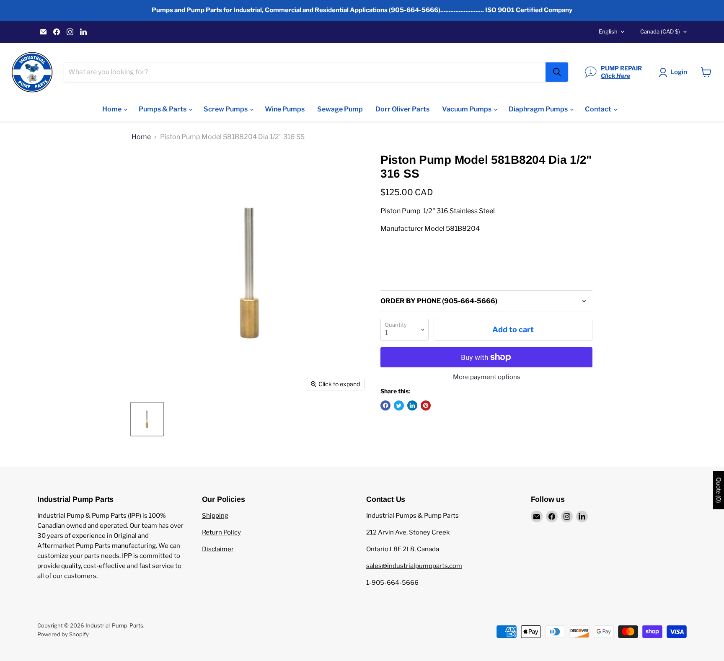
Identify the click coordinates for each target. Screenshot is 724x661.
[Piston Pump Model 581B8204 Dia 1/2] (147, 419)
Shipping (215, 515)
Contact (599, 109)
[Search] (557, 72)
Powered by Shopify (63, 634)
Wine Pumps (285, 109)
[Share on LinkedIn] (412, 405)
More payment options (486, 377)
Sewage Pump (340, 109)
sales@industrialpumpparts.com (414, 566)
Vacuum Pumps (467, 109)
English (608, 31)
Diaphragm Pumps (539, 109)
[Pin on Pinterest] (426, 405)
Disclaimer (218, 549)
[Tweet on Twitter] (399, 405)
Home (112, 109)
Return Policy (221, 532)
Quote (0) (718, 490)
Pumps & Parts (163, 109)
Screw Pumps (226, 109)
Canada (660, 31)
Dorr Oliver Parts (402, 109)
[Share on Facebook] (385, 405)
